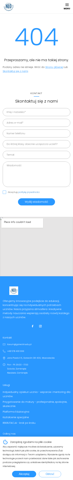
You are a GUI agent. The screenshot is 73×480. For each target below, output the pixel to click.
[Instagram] (40, 326)
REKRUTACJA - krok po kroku (19, 423)
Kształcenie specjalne (16, 417)
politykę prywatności (29, 192)
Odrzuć (50, 474)
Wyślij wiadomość (36, 202)
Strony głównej (54, 67)
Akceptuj (24, 474)
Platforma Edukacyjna (16, 411)
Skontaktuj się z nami (15, 71)
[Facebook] (32, 326)
